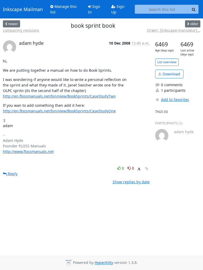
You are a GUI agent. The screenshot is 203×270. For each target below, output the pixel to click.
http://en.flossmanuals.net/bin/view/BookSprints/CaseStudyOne (59, 110)
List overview (167, 62)
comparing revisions (21, 30)
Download (171, 73)
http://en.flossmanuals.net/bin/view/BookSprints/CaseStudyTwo (59, 96)
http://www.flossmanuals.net (28, 151)
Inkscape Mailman (23, 9)
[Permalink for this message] (147, 168)
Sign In (94, 9)
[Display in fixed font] (138, 168)
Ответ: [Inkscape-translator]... (173, 30)
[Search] (194, 9)
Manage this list (63, 9)
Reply (12, 173)
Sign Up (117, 9)
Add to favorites (175, 99)
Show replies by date (131, 181)
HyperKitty (104, 262)
